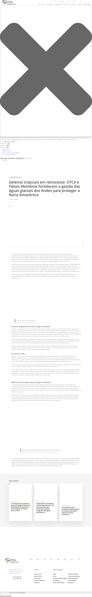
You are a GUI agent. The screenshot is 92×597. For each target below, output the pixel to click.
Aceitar (2, 158)
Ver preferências (11, 158)
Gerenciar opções (6, 149)
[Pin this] (7, 267)
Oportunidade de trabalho (17, 485)
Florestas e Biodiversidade (60, 578)
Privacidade (4, 160)
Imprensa (36, 582)
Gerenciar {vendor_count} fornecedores (11, 152)
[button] (46, 69)
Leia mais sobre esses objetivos (9, 154)
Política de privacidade (19, 592)
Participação (56, 580)
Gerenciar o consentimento (6, 596)
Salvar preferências (20, 158)
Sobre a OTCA (37, 574)
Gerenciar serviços (6, 151)
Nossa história (38, 576)
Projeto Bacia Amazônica (15, 177)
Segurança (71, 582)
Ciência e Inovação (73, 574)
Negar (6, 158)
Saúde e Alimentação (58, 582)
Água (54, 574)
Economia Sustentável (74, 576)
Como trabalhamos (39, 580)
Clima (54, 576)
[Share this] (7, 254)
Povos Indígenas (72, 580)
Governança (37, 578)
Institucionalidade (73, 578)
